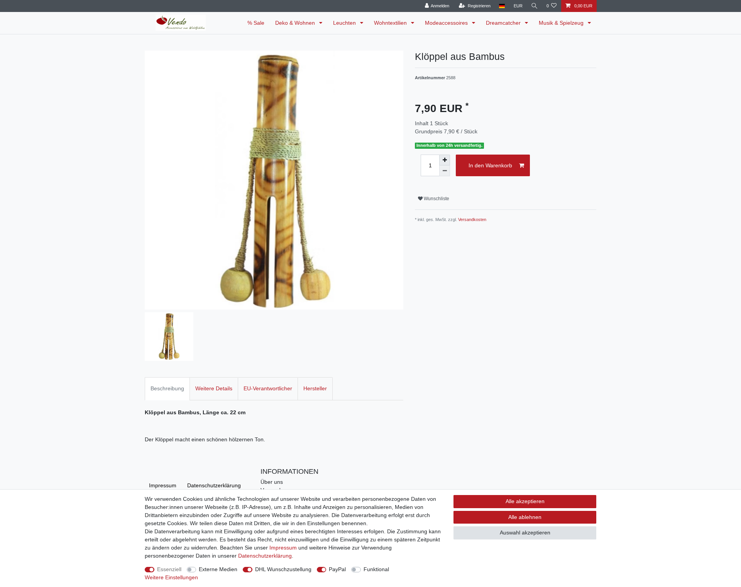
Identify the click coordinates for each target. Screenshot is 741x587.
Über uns (272, 482)
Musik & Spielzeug (562, 23)
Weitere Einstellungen (171, 577)
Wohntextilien (391, 23)
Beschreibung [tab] (167, 388)
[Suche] (534, 6)
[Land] (502, 6)
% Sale (255, 23)
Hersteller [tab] (315, 388)
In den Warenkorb (490, 165)
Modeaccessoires (447, 23)
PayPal (337, 569)
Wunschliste (436, 198)
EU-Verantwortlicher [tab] (268, 388)
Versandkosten (472, 219)
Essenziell (169, 569)
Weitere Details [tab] (213, 388)
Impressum (162, 485)
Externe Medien (218, 569)
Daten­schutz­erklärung (214, 485)
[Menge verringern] (444, 170)
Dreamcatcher (504, 23)
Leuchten (345, 23)
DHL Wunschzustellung (283, 569)
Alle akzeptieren (525, 501)
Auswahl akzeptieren (525, 532)
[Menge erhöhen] (444, 160)
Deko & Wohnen (295, 23)
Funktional (376, 569)
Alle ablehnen (524, 517)
